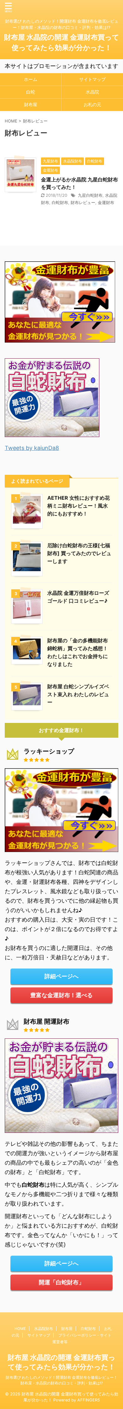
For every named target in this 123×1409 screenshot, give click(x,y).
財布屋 (30, 104)
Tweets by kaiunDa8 (32, 448)
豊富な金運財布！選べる (61, 995)
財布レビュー (83, 202)
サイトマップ (92, 79)
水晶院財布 (43, 1328)
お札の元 (92, 104)
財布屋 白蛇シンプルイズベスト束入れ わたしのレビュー (78, 694)
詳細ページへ (61, 976)
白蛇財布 (60, 202)
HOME (20, 1328)
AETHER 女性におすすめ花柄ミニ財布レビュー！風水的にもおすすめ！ (78, 506)
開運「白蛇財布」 (61, 1282)
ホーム (30, 79)
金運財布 (106, 202)
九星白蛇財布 (90, 195)
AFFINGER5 (88, 1400)
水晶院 (92, 91)
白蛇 (30, 91)
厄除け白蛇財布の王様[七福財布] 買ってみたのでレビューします (79, 553)
